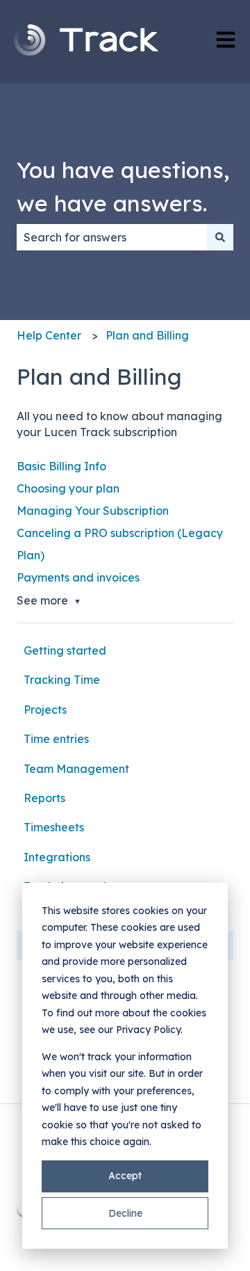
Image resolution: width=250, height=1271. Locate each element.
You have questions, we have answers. (123, 186)
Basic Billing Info (61, 466)
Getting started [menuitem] (65, 650)
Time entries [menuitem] (56, 739)
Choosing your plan (68, 488)
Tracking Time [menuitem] (62, 680)
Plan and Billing (147, 335)
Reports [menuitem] (44, 798)
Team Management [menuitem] (76, 769)
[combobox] (112, 237)
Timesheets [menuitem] (54, 827)
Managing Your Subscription (93, 511)
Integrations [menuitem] (57, 857)
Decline (125, 1213)
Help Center (49, 335)
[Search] (220, 237)
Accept (125, 1175)
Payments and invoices (78, 577)
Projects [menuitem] (45, 710)
